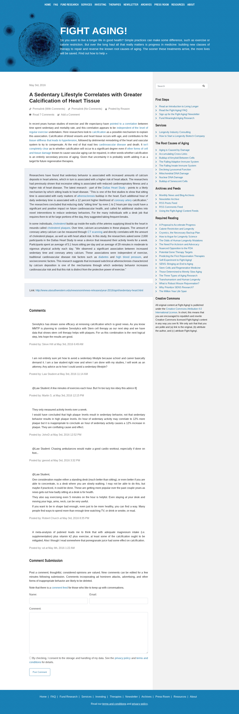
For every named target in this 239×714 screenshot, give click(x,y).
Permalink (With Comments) (49, 108)
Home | (45, 696)
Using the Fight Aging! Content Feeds (179, 210)
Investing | (102, 696)
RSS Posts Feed (168, 203)
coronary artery (123, 200)
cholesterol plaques (58, 228)
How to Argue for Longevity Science (178, 236)
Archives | (148, 696)
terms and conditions (114, 703)
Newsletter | (133, 696)
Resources (178, 4)
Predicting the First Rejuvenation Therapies (182, 256)
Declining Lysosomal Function (175, 169)
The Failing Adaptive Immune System (179, 161)
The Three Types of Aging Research (178, 275)
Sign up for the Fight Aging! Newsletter (179, 114)
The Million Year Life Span (173, 291)
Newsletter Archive (169, 199)
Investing (100, 4)
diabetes (103, 257)
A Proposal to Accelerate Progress (177, 224)
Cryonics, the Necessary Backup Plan (179, 232)
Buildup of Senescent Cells (173, 181)
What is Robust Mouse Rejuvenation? (179, 283)
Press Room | (164, 696)
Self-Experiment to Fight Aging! (175, 260)
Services (86, 4)
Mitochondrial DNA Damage (174, 173)
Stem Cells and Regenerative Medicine (179, 267)
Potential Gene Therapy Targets (176, 252)
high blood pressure (128, 257)
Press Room (161, 4)
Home (48, 4)
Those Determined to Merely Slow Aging (180, 271)
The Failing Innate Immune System (177, 165)
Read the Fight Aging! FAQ (173, 110)
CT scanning (95, 232)
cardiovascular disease (112, 144)
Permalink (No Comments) (87, 108)
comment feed (60, 587)
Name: (33, 594)
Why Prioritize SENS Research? (176, 287)
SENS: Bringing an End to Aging (176, 263)
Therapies (115, 4)
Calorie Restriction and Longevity (176, 228)
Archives (146, 4)
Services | (88, 696)
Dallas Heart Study (114, 187)
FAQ (55, 4)
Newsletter (131, 4)
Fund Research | (70, 696)
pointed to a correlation (123, 123)
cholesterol (59, 223)
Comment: (35, 608)
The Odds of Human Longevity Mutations (181, 240)
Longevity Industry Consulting (175, 132)
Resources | (181, 696)
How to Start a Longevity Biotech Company (182, 136)
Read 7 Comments (44, 114)
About (191, 4)
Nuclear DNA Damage (171, 177)
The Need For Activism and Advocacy (179, 244)
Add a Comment (70, 114)
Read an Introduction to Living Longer (179, 106)
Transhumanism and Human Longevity (179, 279)
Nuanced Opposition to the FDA (176, 248)
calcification (99, 132)
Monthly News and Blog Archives (176, 195)
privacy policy (123, 658)
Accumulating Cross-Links (173, 153)
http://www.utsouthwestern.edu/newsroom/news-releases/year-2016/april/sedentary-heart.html (89, 290)
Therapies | (117, 696)
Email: (93, 594)
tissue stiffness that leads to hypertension (53, 140)
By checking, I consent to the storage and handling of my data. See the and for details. (88, 660)
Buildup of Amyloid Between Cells (177, 157)
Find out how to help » (93, 53)
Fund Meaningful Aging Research (176, 118)
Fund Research (69, 4)
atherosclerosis (86, 196)
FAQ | (55, 696)
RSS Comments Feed (171, 207)
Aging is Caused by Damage (174, 150)
